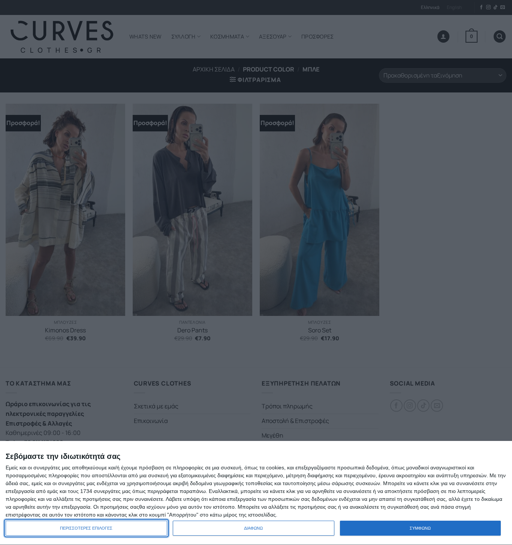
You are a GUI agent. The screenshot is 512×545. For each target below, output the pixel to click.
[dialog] (256, 493)
